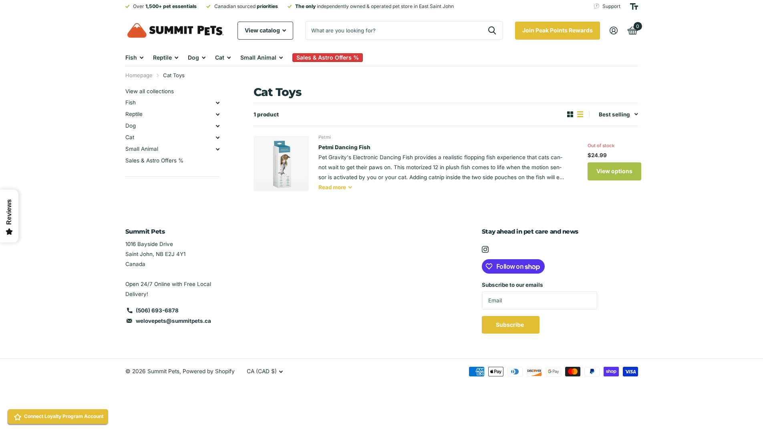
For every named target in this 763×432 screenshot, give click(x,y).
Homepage (139, 75)
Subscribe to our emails (512, 285)
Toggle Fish (218, 103)
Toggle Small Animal (218, 149)
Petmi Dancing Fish (344, 147)
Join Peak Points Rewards (557, 30)
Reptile (162, 57)
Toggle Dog (218, 126)
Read (332, 187)
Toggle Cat (218, 138)
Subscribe (510, 324)
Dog (193, 57)
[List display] (580, 114)
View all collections (149, 91)
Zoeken (492, 30)
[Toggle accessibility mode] (634, 6)
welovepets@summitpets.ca (173, 321)
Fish (131, 57)
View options (614, 171)
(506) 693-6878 (157, 310)
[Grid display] (570, 114)
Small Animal (258, 57)
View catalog (263, 30)
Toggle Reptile (218, 114)
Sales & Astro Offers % (154, 160)
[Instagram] (485, 249)
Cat (219, 57)
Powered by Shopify (209, 371)
